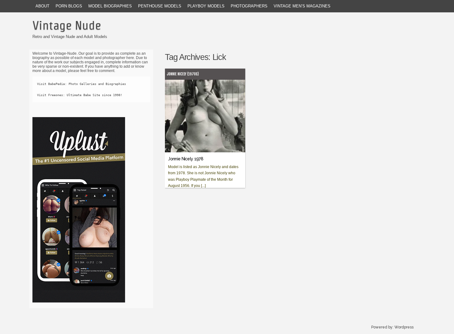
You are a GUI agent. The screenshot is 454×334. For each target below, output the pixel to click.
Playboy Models (206, 6)
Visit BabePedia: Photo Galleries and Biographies (81, 84)
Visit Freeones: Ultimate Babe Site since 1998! (79, 95)
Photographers (249, 6)
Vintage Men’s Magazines (302, 6)
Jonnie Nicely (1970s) (183, 74)
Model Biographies (110, 6)
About (42, 6)
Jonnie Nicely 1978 (185, 158)
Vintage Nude (66, 25)
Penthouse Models (159, 6)
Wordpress (404, 327)
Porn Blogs (69, 6)
